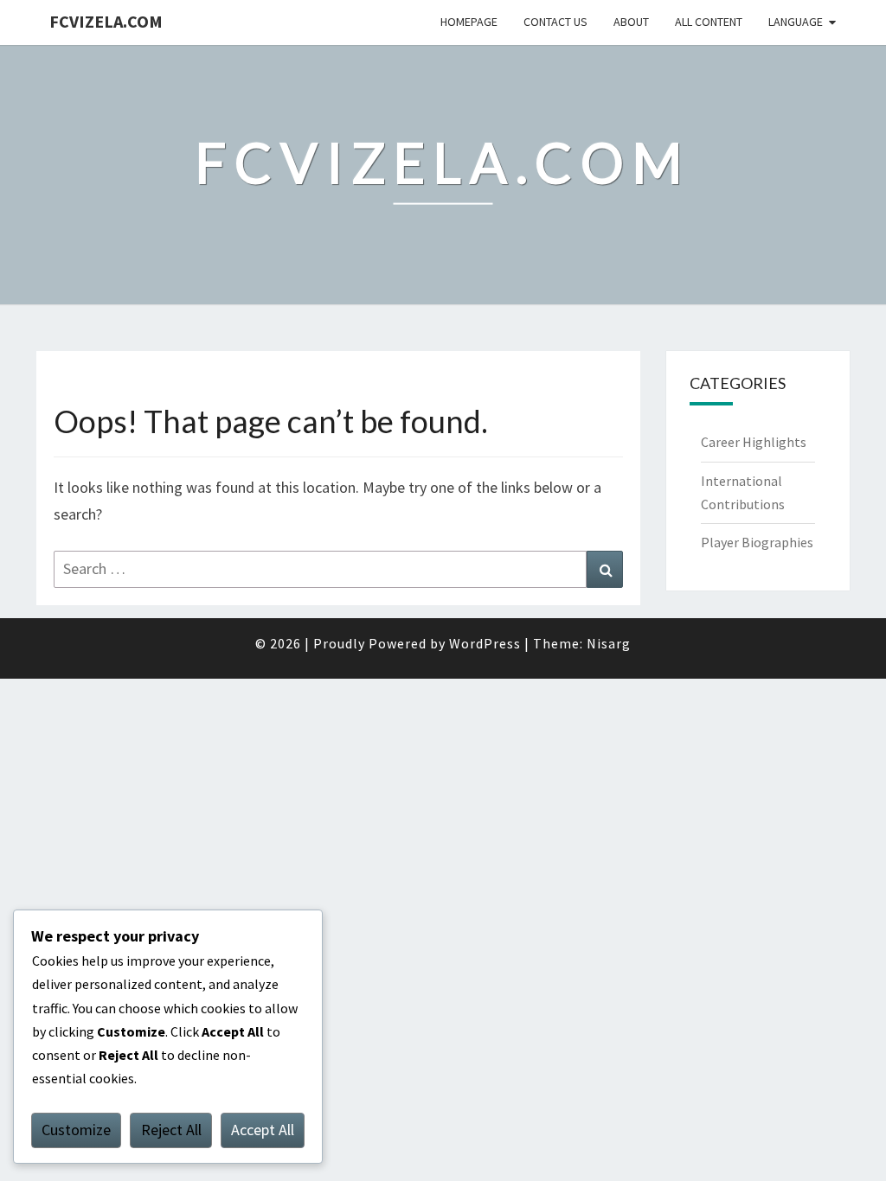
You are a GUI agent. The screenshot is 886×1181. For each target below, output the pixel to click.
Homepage (469, 21)
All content (708, 21)
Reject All (171, 1130)
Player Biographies (757, 542)
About (631, 21)
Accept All (262, 1130)
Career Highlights (753, 441)
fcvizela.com (106, 21)
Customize (76, 1130)
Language (795, 21)
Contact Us (555, 21)
